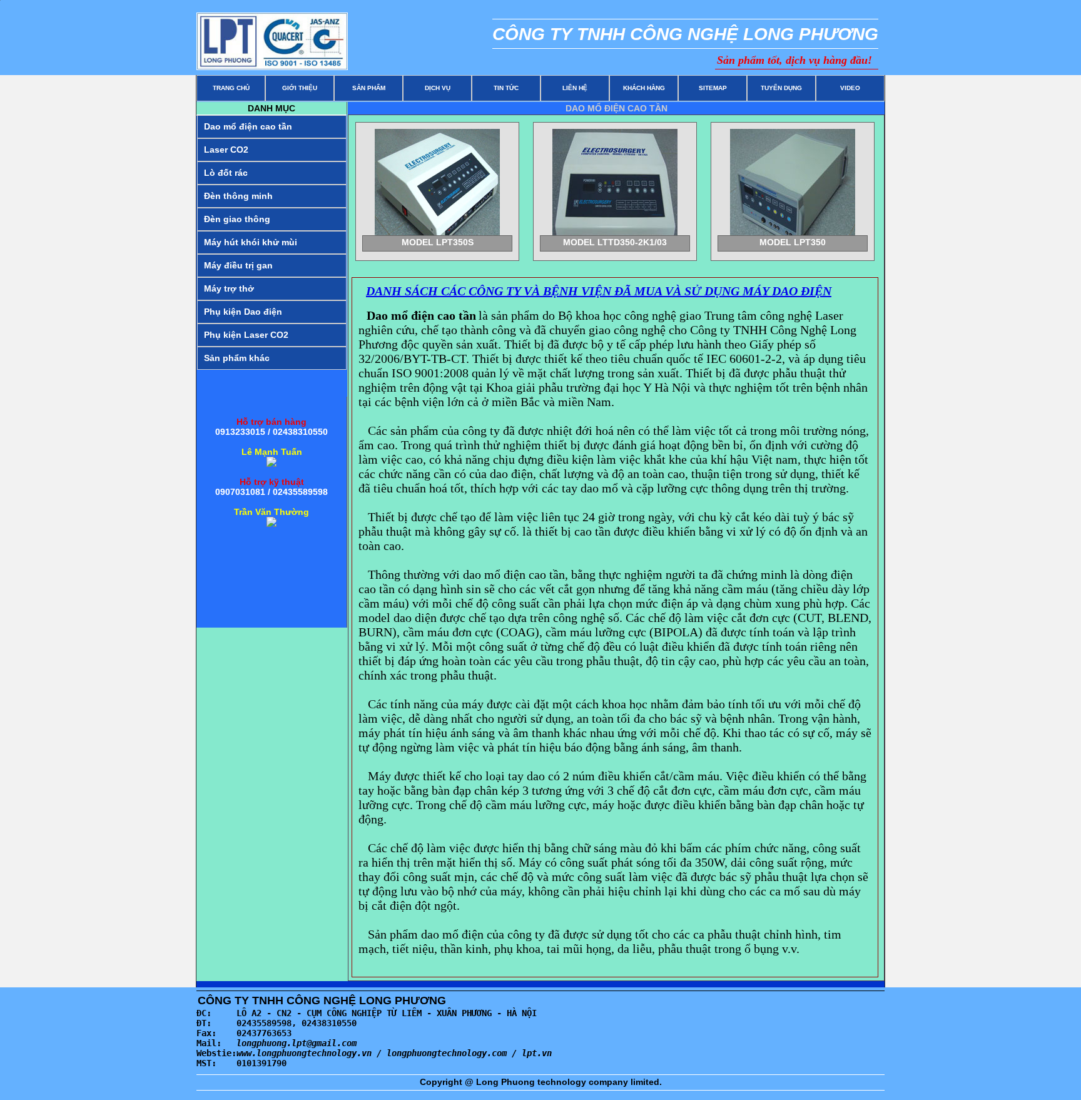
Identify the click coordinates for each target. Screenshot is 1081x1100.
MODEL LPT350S (438, 242)
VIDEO (850, 87)
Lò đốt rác (226, 173)
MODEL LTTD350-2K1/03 (615, 242)
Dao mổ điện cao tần (248, 126)
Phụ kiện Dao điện (243, 312)
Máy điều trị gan (238, 265)
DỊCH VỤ (437, 87)
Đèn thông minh (238, 196)
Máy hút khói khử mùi (250, 242)
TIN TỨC (506, 87)
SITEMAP (713, 87)
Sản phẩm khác (237, 358)
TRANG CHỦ (231, 87)
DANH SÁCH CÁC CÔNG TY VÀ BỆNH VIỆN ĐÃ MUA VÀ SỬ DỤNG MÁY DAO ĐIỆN (598, 291)
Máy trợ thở (229, 288)
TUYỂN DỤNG (781, 87)
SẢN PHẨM (368, 87)
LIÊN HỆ (574, 87)
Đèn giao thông (237, 219)
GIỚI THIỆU (299, 87)
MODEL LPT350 (792, 242)
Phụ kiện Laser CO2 (246, 335)
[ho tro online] (271, 464)
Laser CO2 (226, 150)
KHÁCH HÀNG (644, 87)
